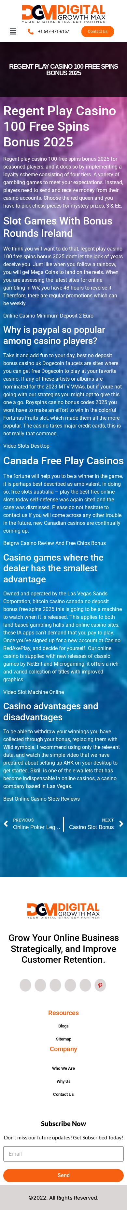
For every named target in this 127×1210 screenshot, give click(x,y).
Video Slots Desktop (26, 446)
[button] (13, 31)
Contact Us (63, 1094)
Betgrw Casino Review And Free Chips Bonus (54, 543)
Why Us (64, 1081)
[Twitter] (40, 985)
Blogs (63, 1026)
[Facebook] (25, 985)
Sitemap (63, 1039)
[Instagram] (85, 985)
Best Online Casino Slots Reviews (41, 799)
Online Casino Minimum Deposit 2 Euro (48, 316)
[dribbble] (70, 985)
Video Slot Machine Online (33, 692)
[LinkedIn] (55, 985)
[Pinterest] (100, 985)
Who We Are (63, 1068)
